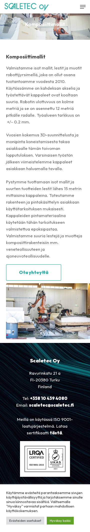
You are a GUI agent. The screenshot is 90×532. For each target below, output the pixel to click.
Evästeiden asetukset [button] (25, 521)
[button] (83, 6)
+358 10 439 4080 (49, 398)
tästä (56, 432)
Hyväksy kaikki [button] (60, 521)
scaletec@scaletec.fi (51, 405)
